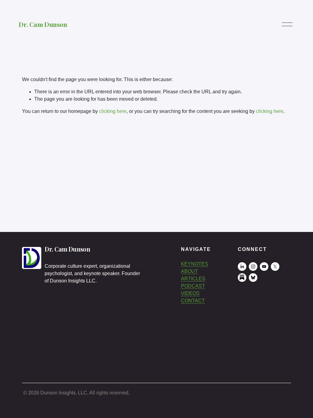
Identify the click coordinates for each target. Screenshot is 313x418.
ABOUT (189, 271)
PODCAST (193, 286)
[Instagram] (253, 266)
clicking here (113, 111)
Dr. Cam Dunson (43, 24)
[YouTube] (264, 266)
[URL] (242, 277)
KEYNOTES (194, 264)
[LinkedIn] (242, 266)
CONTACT (193, 300)
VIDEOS (190, 293)
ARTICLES (193, 278)
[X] (275, 266)
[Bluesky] (253, 277)
